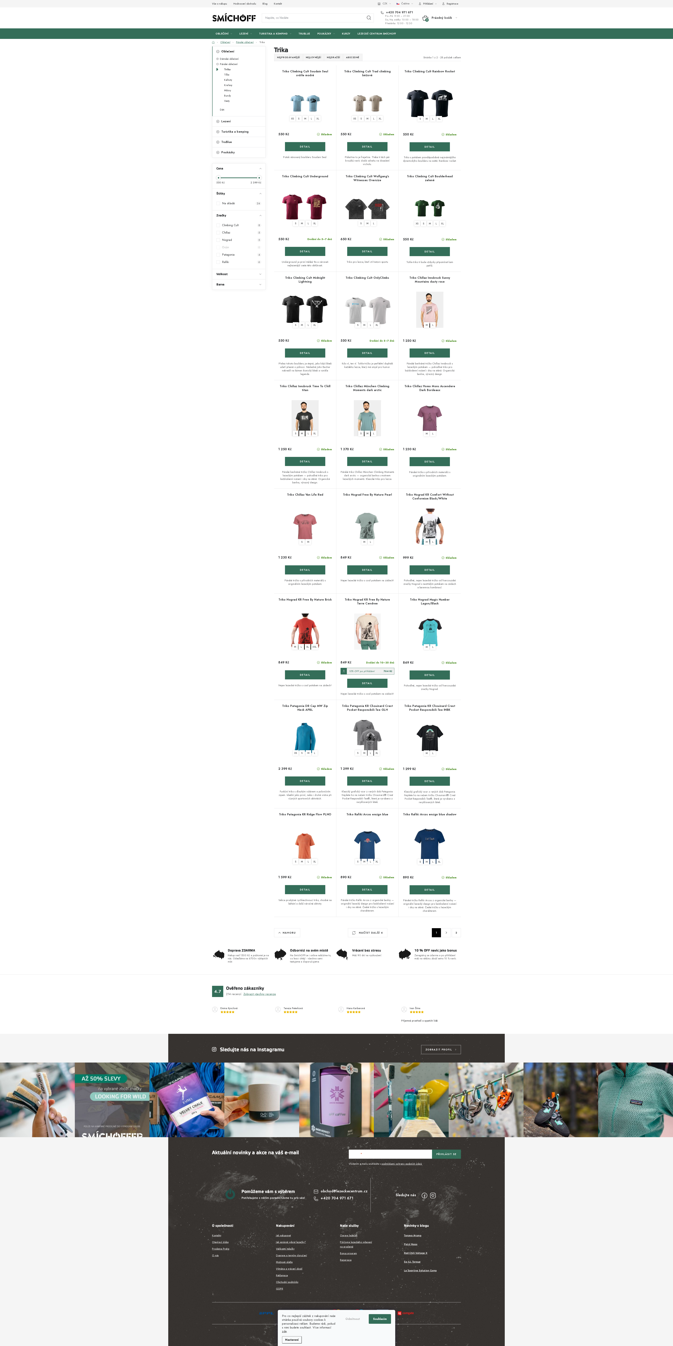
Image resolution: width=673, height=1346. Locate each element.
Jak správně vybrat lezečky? (291, 1242)
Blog (265, 3)
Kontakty (216, 1235)
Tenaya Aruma (412, 1235)
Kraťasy (228, 85)
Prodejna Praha (220, 1249)
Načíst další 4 (370, 932)
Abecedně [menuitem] (352, 57)
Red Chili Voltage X (415, 1253)
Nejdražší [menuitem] (333, 57)
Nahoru (289, 932)
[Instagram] (433, 1195)
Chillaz (241, 233)
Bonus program (348, 1253)
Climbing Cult (241, 225)
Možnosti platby (284, 1262)
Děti (222, 109)
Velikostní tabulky (285, 1249)
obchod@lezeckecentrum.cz (344, 1191)
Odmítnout (352, 1319)
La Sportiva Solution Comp (420, 1270)
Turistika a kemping (235, 132)
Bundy (227, 95)
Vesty (227, 101)
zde (284, 1331)
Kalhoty (228, 80)
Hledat (369, 17)
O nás (215, 1255)
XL (318, 118)
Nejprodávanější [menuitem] (288, 57)
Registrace (452, 3)
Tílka (226, 74)
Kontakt (278, 3)
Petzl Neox (410, 1244)
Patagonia (241, 255)
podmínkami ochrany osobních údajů (402, 1164)
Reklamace (282, 1275)
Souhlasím (380, 1319)
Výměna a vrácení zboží (289, 1268)
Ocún (241, 247)
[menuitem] (224, 33)
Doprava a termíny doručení (291, 1255)
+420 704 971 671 (399, 12)
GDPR (279, 1288)
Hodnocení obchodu (244, 3)
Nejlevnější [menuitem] (313, 57)
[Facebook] (424, 1195)
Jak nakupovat (283, 1235)
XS (292, 118)
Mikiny (227, 90)
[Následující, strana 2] (446, 932)
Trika (227, 69)
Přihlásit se (446, 1154)
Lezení (226, 121)
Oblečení (227, 51)
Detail (305, 146)
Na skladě (241, 203)
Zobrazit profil (439, 1049)
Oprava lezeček (348, 1235)
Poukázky (228, 152)
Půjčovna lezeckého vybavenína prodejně (356, 1244)
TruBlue (226, 142)
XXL (314, 647)
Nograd (241, 240)
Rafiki (241, 262)
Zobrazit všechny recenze (259, 994)
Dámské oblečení (229, 59)
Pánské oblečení (229, 64)
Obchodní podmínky (287, 1282)
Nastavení (292, 1340)
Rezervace (346, 1260)
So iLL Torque (412, 1261)
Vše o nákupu (219, 3)
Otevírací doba (220, 1242)
